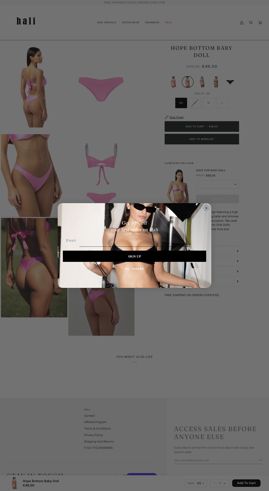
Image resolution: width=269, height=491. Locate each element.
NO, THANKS (134, 269)
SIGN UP (134, 256)
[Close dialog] (206, 208)
